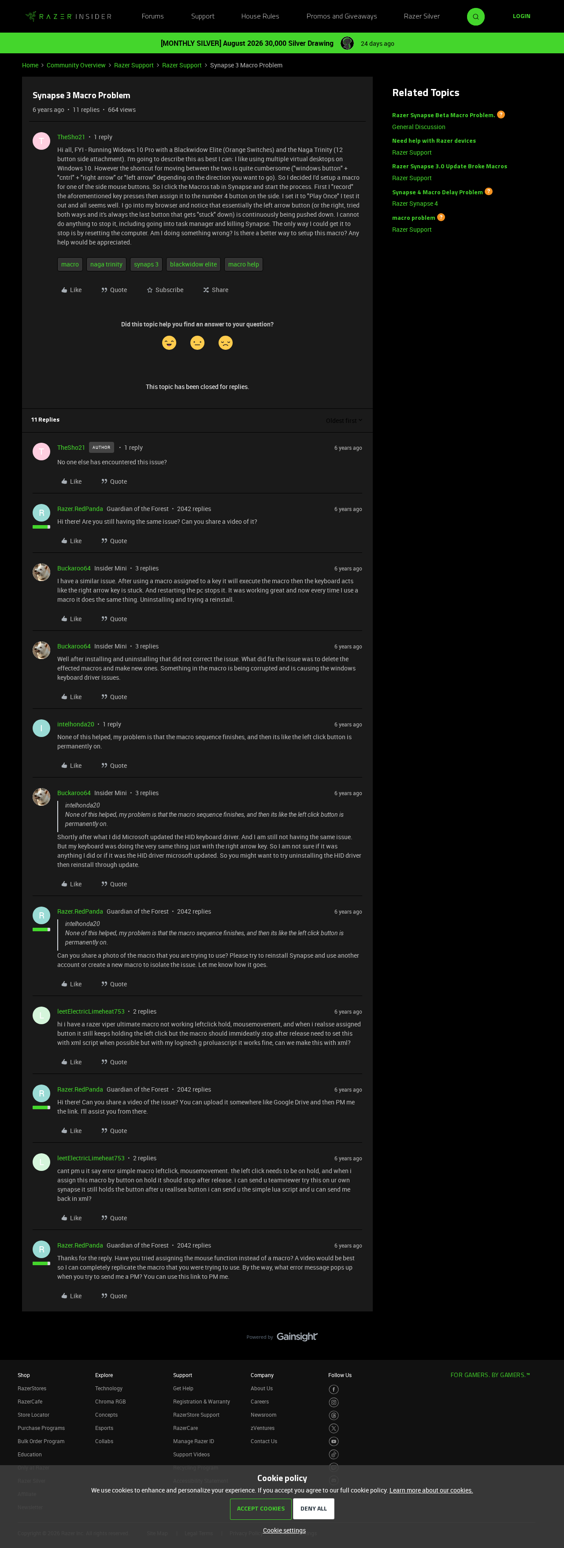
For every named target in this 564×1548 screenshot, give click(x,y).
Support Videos (191, 1454)
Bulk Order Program (41, 1440)
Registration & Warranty (201, 1401)
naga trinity (106, 264)
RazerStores (32, 1388)
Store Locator (33, 1414)
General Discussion (418, 126)
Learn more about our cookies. (431, 1490)
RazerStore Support (196, 1414)
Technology (108, 1388)
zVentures (263, 1427)
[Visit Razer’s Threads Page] (333, 1415)
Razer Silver (422, 16)
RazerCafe (30, 1401)
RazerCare (185, 1427)
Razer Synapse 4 (415, 203)
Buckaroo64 (74, 568)
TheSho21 (71, 137)
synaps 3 (146, 264)
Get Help (183, 1388)
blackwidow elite (193, 264)
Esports (104, 1427)
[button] (522, 17)
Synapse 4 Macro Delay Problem (437, 192)
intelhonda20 (75, 724)
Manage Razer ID (193, 1440)
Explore (104, 1374)
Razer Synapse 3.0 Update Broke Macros (449, 167)
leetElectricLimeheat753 (91, 1011)
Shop (24, 1374)
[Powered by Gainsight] (282, 1339)
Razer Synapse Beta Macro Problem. (443, 116)
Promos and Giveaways (342, 16)
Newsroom (263, 1414)
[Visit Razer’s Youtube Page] (333, 1441)
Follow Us (340, 1374)
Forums (153, 16)
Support (203, 16)
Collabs (104, 1440)
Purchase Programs (41, 1427)
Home (30, 65)
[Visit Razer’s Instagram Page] (333, 1402)
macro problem (413, 218)
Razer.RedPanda (80, 508)
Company (262, 1374)
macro (70, 264)
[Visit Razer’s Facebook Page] (333, 1389)
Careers (260, 1401)
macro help (243, 264)
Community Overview (76, 65)
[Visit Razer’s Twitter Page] (333, 1428)
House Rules (260, 16)
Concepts (106, 1414)
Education (30, 1454)
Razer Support (134, 65)
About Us (262, 1388)
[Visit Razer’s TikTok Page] (333, 1454)
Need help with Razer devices (434, 141)
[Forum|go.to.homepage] (68, 17)
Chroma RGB (110, 1401)
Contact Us (264, 1440)
